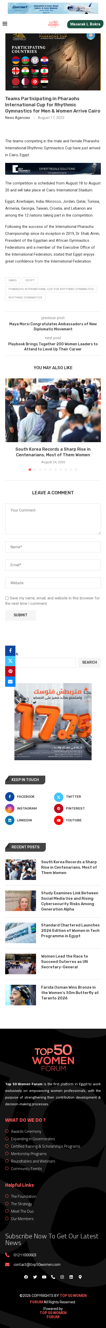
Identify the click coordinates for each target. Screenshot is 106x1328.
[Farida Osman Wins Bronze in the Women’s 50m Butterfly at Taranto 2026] (20, 995)
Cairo (12, 280)
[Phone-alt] (53, 1277)
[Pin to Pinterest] (10, 671)
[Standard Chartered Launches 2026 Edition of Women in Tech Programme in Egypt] (20, 933)
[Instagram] (62, 1277)
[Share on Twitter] (10, 661)
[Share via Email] (10, 681)
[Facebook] (26, 1277)
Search (11, 654)
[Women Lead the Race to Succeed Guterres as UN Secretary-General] (20, 964)
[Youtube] (44, 1277)
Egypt (30, 280)
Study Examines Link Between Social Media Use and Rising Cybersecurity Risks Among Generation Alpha (69, 901)
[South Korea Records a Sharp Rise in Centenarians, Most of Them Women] (53, 410)
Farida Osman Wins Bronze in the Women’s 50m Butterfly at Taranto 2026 (70, 992)
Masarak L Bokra (85, 24)
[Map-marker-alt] (80, 1277)
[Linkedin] (71, 1277)
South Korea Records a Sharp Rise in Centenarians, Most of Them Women (69, 867)
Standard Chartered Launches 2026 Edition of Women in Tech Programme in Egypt (70, 930)
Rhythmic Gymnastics (25, 297)
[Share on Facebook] (10, 651)
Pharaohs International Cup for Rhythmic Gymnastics (51, 289)
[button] (9, 424)
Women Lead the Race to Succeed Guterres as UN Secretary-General (64, 961)
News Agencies (17, 118)
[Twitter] (35, 1277)
